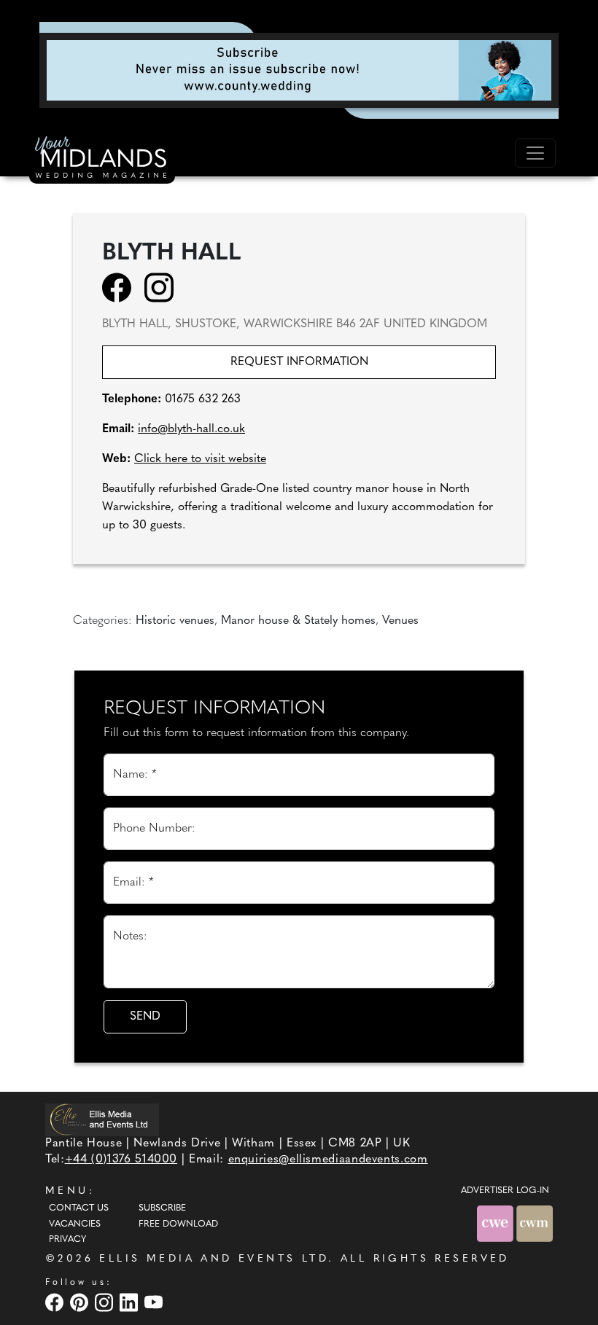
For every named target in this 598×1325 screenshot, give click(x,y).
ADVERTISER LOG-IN (505, 1191)
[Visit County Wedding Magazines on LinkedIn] (130, 1302)
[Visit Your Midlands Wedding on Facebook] (56, 1302)
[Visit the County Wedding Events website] (496, 1223)
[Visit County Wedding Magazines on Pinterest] (81, 1302)
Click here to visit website (200, 459)
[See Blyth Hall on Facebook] (121, 287)
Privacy (67, 1239)
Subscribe (162, 1208)
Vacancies (75, 1224)
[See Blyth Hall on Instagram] (163, 287)
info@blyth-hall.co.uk (191, 429)
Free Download (178, 1224)
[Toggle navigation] (535, 153)
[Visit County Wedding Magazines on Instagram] (106, 1302)
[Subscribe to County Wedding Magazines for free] (299, 70)
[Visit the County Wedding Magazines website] (534, 1223)
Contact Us (79, 1208)
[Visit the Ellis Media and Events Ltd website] (102, 1119)
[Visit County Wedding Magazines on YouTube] (155, 1302)
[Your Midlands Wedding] (102, 160)
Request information (299, 362)
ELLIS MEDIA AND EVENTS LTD (213, 1259)
